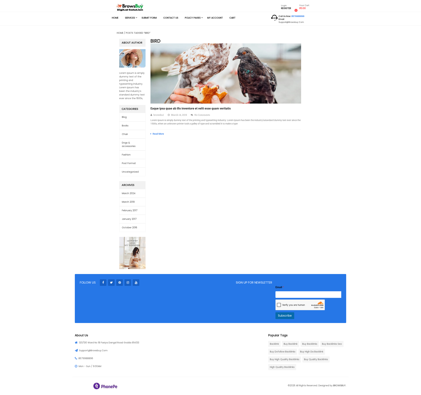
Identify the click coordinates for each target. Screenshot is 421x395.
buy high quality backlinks (284, 359)
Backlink (274, 344)
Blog (124, 117)
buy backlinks (309, 344)
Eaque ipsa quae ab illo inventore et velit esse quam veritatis (190, 108)
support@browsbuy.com (291, 22)
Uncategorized (130, 171)
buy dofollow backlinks (282, 351)
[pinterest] (119, 282)
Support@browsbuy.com (93, 350)
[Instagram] (127, 282)
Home (120, 33)
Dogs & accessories (129, 144)
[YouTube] (136, 282)
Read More (158, 133)
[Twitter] (111, 282)
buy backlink (290, 344)
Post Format (129, 163)
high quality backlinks (282, 367)
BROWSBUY (339, 385)
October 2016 (129, 227)
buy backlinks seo (332, 344)
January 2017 (129, 219)
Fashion (126, 154)
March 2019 (128, 201)
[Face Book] (103, 282)
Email (279, 287)
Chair (125, 134)
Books (125, 125)
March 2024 (129, 193)
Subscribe (285, 316)
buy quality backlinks (316, 359)
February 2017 (129, 210)
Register (286, 8)
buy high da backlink (311, 351)
